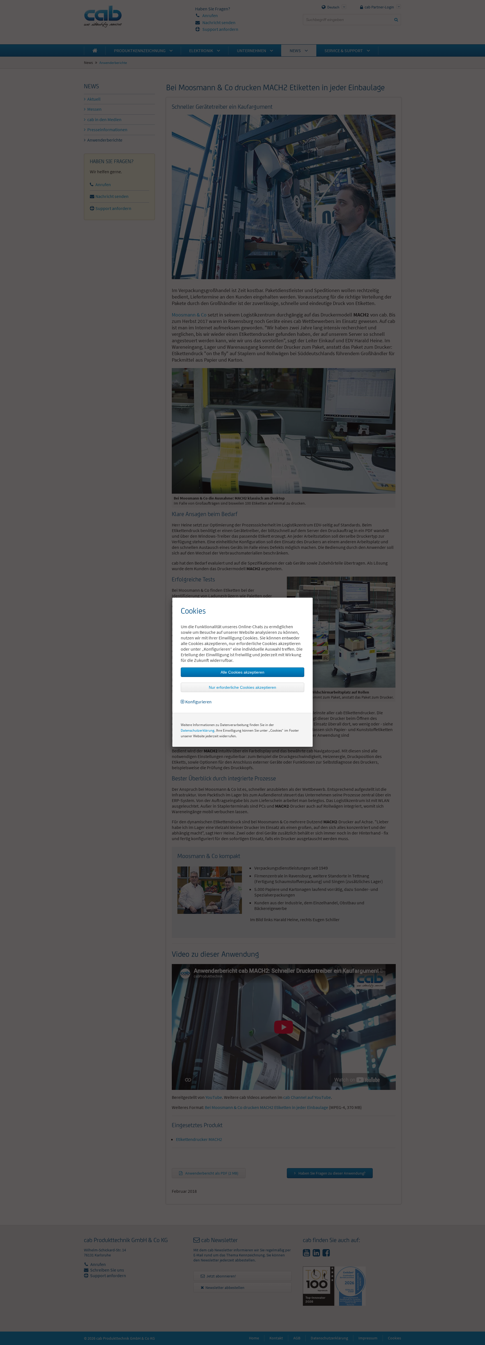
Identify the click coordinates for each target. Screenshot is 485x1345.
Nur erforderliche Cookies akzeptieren (242, 687)
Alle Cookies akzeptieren (242, 672)
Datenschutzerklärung (197, 730)
